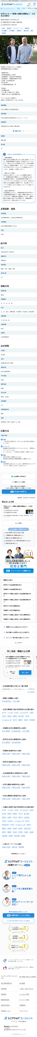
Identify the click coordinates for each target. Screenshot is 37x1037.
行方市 (12, 824)
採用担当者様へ (6, 1005)
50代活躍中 (4, 30)
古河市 (4, 716)
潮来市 (4, 832)
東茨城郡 (32, 720)
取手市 (9, 22)
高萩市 (29, 824)
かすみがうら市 (20, 824)
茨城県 (4, 22)
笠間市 (9, 817)
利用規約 (3, 994)
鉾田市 (20, 828)
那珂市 (20, 817)
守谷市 (27, 716)
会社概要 (22, 983)
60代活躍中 (12, 30)
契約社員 (9, 28)
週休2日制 (26, 30)
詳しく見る (25, 672)
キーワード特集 (24, 1000)
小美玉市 (10, 821)
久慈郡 (26, 832)
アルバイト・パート (18, 28)
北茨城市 (26, 817)
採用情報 (3, 988)
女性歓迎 (4, 33)
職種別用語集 (5, 1000)
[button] (10, 678)
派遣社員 (27, 28)
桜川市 (15, 720)
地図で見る (18, 131)
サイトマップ (23, 1011)
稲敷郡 (23, 836)
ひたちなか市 (24, 712)
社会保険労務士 (13, 109)
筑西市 (9, 716)
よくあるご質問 (24, 994)
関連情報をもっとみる (17, 853)
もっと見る (18, 523)
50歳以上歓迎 (6, 753)
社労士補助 (16, 701)
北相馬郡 (4, 836)
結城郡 (31, 832)
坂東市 (9, 828)
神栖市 (15, 716)
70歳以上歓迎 (26, 753)
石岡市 (4, 817)
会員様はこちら (6, 1011)
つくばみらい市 (7, 720)
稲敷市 (4, 828)
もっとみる (18, 642)
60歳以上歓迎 (16, 753)
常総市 (26, 720)
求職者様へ (22, 1005)
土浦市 (31, 712)
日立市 (16, 712)
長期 (32, 30)
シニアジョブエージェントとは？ (18, 921)
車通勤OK (19, 30)
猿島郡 (11, 836)
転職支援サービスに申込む (19, 915)
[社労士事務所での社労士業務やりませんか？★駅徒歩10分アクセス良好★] (18, 661)
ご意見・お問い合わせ (26, 988)
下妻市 (4, 821)
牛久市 (20, 813)
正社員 (3, 28)
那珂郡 (20, 832)
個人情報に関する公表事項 (27, 977)
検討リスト (29, 5)
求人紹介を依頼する (19, 491)
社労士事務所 (5, 109)
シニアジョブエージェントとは (9, 976)
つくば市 (10, 712)
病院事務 (21, 847)
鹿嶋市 (20, 720)
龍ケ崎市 (21, 716)
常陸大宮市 (27, 828)
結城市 (15, 828)
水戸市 (4, 712)
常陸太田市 (5, 824)
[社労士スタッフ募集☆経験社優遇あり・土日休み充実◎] (18, 511)
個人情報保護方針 (6, 983)
